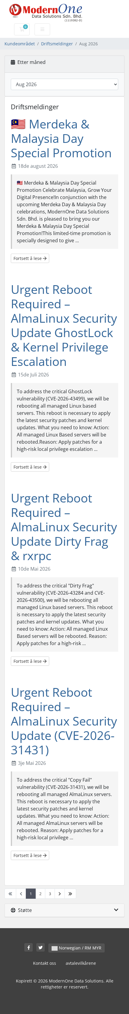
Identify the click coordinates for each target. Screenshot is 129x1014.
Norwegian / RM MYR (79, 948)
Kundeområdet (19, 44)
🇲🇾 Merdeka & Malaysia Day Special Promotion (61, 138)
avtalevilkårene (81, 963)
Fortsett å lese (28, 258)
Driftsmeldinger (57, 44)
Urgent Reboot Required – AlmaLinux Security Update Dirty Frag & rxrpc (64, 527)
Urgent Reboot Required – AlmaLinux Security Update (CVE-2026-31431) (64, 721)
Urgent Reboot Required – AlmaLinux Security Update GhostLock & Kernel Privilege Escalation (64, 325)
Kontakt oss (44, 963)
